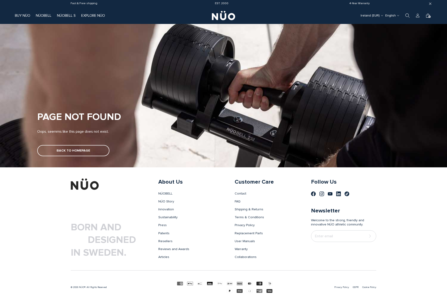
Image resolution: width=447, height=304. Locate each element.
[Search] (407, 15)
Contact (240, 193)
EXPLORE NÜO (93, 15)
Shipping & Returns (249, 209)
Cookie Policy (369, 287)
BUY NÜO (22, 15)
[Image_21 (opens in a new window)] (347, 194)
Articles (163, 257)
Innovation (166, 209)
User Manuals (245, 241)
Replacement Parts (249, 233)
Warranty (241, 249)
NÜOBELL (43, 15)
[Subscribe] (371, 236)
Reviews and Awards (173, 249)
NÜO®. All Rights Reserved (93, 287)
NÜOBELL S (66, 15)
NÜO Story (166, 201)
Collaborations (246, 257)
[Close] (430, 4)
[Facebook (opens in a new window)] (313, 194)
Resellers (165, 241)
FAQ (237, 201)
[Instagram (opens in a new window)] (321, 194)
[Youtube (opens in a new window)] (330, 194)
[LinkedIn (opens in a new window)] (338, 194)
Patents (163, 233)
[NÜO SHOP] (85, 184)
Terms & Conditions (249, 217)
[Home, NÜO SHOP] (223, 15)
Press (162, 225)
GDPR (356, 287)
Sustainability (168, 217)
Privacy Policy (245, 225)
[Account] (417, 15)
